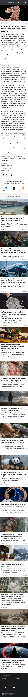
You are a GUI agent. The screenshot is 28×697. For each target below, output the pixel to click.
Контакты (17, 678)
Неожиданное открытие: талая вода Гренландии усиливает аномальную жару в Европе (12, 564)
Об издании (5, 681)
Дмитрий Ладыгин (6, 165)
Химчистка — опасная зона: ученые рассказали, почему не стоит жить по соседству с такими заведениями (12, 596)
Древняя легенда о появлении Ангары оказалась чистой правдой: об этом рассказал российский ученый (13, 218)
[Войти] (25, 2)
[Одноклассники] (5, 688)
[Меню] (2, 2)
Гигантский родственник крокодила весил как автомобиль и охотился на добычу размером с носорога (12, 442)
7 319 (25, 259)
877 (26, 575)
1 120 (25, 484)
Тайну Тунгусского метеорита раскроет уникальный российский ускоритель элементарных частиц (13, 628)
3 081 (25, 325)
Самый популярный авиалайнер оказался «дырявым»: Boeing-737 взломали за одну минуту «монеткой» (13, 280)
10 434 (25, 229)
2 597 (25, 359)
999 (26, 543)
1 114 (25, 515)
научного (23, 47)
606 (26, 640)
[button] (3, 175)
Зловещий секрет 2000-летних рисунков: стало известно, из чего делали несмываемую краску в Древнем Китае (13, 380)
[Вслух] (14, 2)
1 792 (25, 421)
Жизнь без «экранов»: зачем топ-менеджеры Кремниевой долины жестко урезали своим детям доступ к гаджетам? (13, 347)
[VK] (14, 688)
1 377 (25, 453)
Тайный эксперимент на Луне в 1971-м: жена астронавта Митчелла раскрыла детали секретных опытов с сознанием (13, 506)
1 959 (25, 389)
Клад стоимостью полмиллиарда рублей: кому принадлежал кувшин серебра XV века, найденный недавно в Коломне (13, 313)
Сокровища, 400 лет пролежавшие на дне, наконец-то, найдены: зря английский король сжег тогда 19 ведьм (13, 250)
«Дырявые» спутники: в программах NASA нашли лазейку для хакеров (12, 661)
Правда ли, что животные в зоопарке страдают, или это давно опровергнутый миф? (14, 474)
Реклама (4, 678)
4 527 (25, 291)
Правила (17, 681)
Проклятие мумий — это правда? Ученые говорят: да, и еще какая (11, 535)
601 (26, 671)
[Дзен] (22, 688)
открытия (9, 148)
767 (26, 607)
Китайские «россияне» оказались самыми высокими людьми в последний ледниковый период (11, 410)
